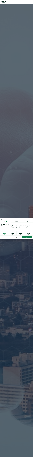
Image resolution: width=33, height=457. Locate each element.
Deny (16, 237)
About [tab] (27, 221)
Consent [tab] (5, 221)
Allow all (27, 237)
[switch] (12, 234)
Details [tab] (16, 221)
